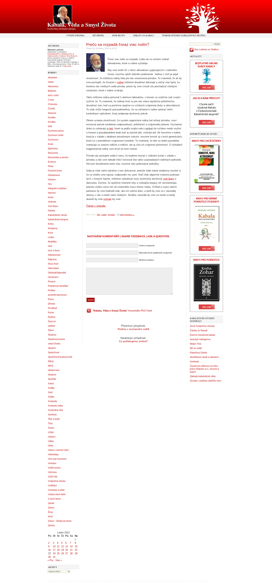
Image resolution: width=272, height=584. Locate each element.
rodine (120, 82)
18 (58, 550)
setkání (51, 326)
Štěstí (50, 361)
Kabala (51, 210)
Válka (51, 441)
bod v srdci (53, 95)
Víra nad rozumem (57, 459)
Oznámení (53, 277)
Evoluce (52, 162)
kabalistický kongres (58, 219)
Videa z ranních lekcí (58, 450)
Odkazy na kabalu (143, 35)
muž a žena (54, 250)
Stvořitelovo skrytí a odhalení (204, 357)
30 (49, 557)
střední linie (54, 370)
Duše (50, 144)
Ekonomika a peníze (58, 157)
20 (66, 550)
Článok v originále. (96, 206)
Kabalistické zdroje (57, 215)
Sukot (51, 383)
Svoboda (52, 401)
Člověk (51, 108)
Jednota (52, 201)
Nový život (53, 264)
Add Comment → (127, 215)
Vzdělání (52, 485)
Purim (51, 312)
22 (76, 550)
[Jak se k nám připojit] (206, 126)
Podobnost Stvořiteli (58, 286)
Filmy (50, 166)
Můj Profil (98, 35)
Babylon (52, 91)
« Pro (50, 560)
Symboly (52, 414)
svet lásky (168, 178)
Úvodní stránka (75, 35)
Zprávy (51, 525)
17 (54, 550)
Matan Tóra (195, 344)
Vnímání (52, 463)
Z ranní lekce (54, 499)
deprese (52, 113)
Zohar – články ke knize (60, 521)
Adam (51, 82)
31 (54, 557)
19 (62, 550)
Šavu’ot (52, 321)
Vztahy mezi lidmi (57, 494)
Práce (51, 299)
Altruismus (53, 86)
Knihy (51, 224)
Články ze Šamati (198, 330)
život (50, 516)
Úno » (59, 560)
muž (50, 246)
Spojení (52, 348)
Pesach (52, 281)
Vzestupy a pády (56, 490)
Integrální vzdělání (57, 188)
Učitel (51, 432)
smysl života (54, 343)
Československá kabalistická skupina (184, 35)
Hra (50, 184)
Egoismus (53, 148)
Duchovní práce (56, 131)
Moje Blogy (118, 35)
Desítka (52, 117)
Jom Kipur (53, 206)
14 (71, 546)
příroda (51, 303)
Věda (50, 445)
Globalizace (54, 175)
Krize (50, 232)
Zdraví (51, 507)
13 (66, 546)
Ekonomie (53, 153)
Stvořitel (52, 379)
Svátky (51, 388)
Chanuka (52, 104)
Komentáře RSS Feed (122, 310)
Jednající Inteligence (200, 339)
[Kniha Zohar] (206, 311)
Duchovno (53, 139)
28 (71, 553)
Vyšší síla (52, 476)
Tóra (50, 423)
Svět (50, 392)
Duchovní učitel (55, 135)
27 (66, 553)
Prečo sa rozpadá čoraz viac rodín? (117, 44)
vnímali (107, 199)
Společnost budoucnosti (60, 357)
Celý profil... (68, 66)
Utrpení (51, 436)
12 (62, 546)
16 (49, 550)
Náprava (52, 259)
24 (54, 553)
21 (71, 550)
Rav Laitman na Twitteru (206, 49)
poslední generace (57, 295)
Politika (51, 290)
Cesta (51, 99)
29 (76, 553)
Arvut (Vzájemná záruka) (202, 326)
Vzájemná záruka (57, 481)
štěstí (50, 366)
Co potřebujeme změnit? (133, 341)
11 (58, 546)
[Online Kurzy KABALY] (206, 92)
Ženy (50, 512)
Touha (51, 428)
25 (58, 553)
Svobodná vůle (55, 410)
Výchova (52, 472)
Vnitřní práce (54, 467)
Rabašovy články (198, 352)
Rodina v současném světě (133, 329)
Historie (52, 179)
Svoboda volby (55, 405)
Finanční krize (55, 170)
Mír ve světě (196, 348)
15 (76, 546)
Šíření (51, 330)
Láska (51, 237)
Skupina (52, 334)
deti (111, 128)
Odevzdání (53, 268)
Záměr (51, 503)
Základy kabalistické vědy (203, 376)
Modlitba (52, 241)
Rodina (51, 317)
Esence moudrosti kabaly (202, 335)
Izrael (50, 197)
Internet (52, 193)
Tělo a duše (54, 419)
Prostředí (52, 308)
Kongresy (53, 228)
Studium (52, 374)
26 (62, 553)
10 (54, 546)
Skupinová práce (56, 339)
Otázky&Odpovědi (57, 272)
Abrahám (52, 77)
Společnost (53, 352)
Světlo (51, 397)
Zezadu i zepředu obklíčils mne (205, 380)
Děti (50, 126)
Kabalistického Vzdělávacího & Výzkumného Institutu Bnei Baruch (62, 55)
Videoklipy (53, 454)
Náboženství (54, 255)
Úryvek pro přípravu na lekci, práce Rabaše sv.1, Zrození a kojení (204, 369)
